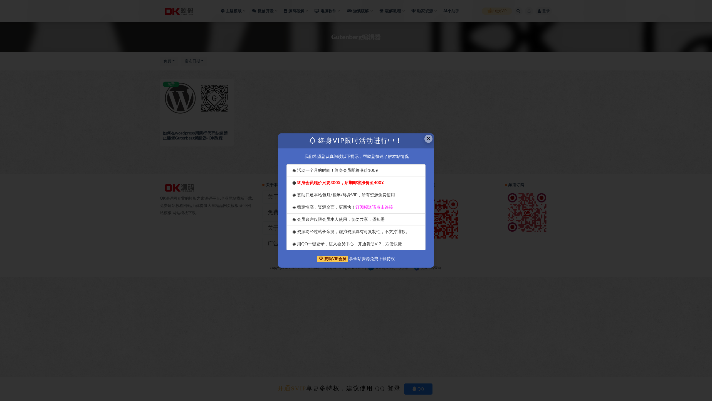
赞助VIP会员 (335, 259)
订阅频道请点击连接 (374, 207)
